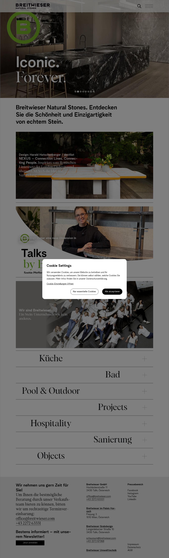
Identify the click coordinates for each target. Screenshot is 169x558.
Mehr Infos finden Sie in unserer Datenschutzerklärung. (82, 279)
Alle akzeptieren (112, 291)
